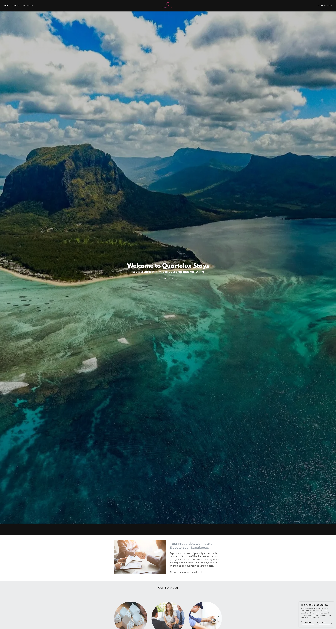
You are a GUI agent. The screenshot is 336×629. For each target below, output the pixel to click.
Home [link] (6, 6)
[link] (168, 6)
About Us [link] (15, 6)
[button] (325, 6)
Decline (308, 623)
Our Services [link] (27, 6)
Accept (324, 623)
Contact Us (168, 279)
